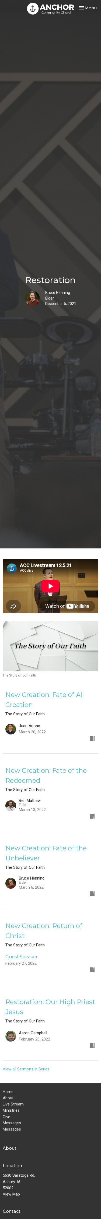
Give (6, 1116)
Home (8, 1091)
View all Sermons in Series (26, 1069)
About (8, 1098)
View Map (11, 1194)
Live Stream (13, 1104)
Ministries (11, 1110)
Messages (12, 1123)
